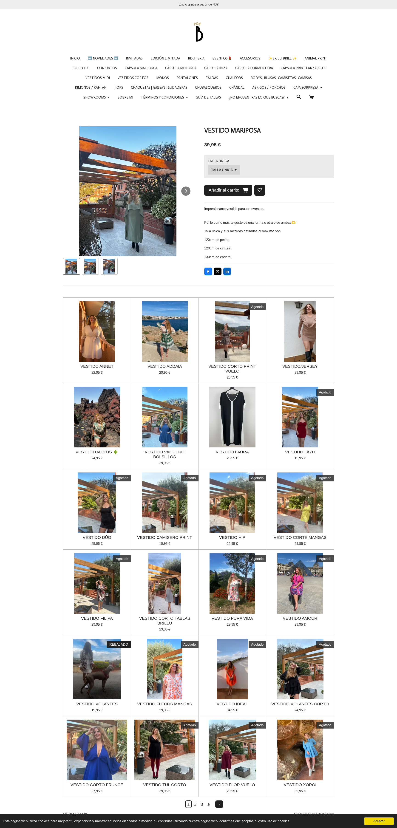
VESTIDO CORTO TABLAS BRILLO (164, 620)
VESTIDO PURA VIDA (232, 618)
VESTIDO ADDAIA (164, 366)
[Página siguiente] (219, 804)
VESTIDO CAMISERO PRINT (164, 537)
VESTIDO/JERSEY (300, 366)
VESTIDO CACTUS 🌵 (97, 452)
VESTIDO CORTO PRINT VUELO (232, 368)
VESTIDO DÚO (97, 537)
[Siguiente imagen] (185, 191)
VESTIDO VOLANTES (97, 704)
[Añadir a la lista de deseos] (259, 190)
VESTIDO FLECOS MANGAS (164, 704)
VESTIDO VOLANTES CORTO (300, 704)
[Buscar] (299, 97)
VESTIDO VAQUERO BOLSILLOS (164, 454)
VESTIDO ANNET (96, 366)
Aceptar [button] (379, 821)
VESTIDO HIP (232, 537)
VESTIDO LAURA (232, 452)
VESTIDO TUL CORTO (164, 785)
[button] (71, 266)
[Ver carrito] (311, 97)
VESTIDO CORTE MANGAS (300, 537)
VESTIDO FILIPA (97, 618)
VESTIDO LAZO (300, 452)
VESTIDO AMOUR (300, 618)
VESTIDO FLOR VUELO (232, 785)
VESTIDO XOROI (300, 785)
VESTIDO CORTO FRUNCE (97, 785)
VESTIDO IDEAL (232, 704)
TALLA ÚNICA (218, 161)
